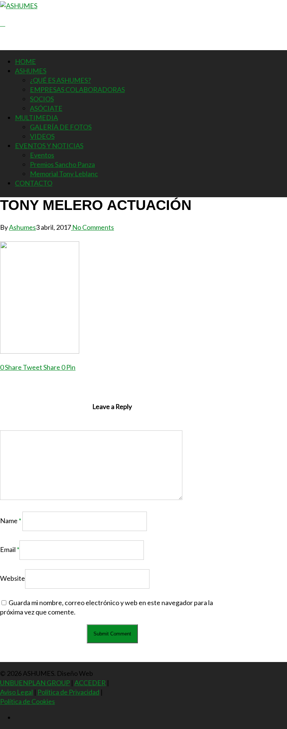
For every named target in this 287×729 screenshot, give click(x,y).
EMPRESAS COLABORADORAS (77, 89)
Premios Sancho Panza (62, 164)
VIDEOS (42, 136)
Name (10, 520)
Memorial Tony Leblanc (64, 174)
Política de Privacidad (68, 692)
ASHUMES (30, 71)
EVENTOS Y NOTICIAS (49, 145)
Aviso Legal (16, 692)
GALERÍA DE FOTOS (61, 127)
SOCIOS (42, 99)
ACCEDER (90, 682)
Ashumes (22, 227)
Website (12, 578)
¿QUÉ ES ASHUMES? (60, 80)
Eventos (42, 155)
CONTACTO (33, 183)
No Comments (92, 227)
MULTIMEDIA (36, 117)
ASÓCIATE (46, 108)
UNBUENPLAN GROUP (35, 682)
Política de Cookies (27, 701)
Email (9, 549)
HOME (25, 61)
